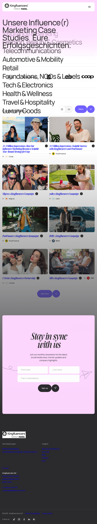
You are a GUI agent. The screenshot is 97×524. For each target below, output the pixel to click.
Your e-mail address (30, 378)
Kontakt (5, 468)
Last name (57, 370)
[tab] (62, 109)
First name (25, 370)
